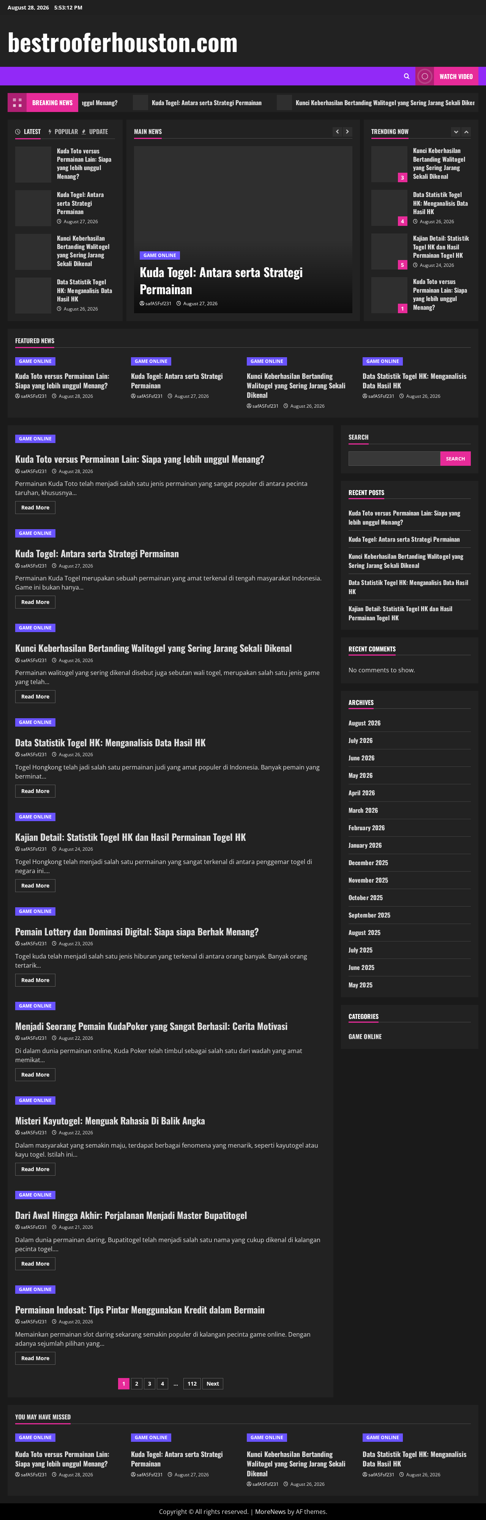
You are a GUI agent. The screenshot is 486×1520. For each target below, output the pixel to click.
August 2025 (364, 932)
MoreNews (270, 1511)
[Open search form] (407, 76)
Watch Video (456, 76)
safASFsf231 (158, 303)
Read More (38, 508)
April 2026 (362, 792)
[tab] (31, 133)
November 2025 (368, 880)
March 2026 (363, 810)
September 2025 (369, 914)
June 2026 (362, 757)
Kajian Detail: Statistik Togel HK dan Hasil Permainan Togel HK (389, 251)
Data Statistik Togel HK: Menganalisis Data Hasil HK (33, 296)
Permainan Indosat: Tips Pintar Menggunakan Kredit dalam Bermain (140, 1309)
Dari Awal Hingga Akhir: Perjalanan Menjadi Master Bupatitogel (131, 1215)
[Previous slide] (337, 132)
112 (192, 1383)
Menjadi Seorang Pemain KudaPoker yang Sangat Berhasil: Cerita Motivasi (151, 1026)
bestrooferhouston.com (123, 41)
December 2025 (368, 862)
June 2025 (361, 967)
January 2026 (365, 845)
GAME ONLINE (160, 255)
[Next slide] (347, 132)
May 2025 (360, 984)
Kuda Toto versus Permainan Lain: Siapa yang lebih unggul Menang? (33, 165)
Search (359, 437)
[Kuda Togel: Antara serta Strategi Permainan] (243, 229)
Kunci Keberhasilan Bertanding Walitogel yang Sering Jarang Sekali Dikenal (366, 102)
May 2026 (361, 775)
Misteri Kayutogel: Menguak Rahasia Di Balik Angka (110, 1120)
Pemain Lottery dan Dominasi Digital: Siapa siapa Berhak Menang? (137, 931)
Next (213, 1383)
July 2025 (360, 949)
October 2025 (366, 897)
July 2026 (361, 740)
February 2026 (367, 827)
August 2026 (365, 722)
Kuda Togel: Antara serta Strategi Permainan (185, 102)
